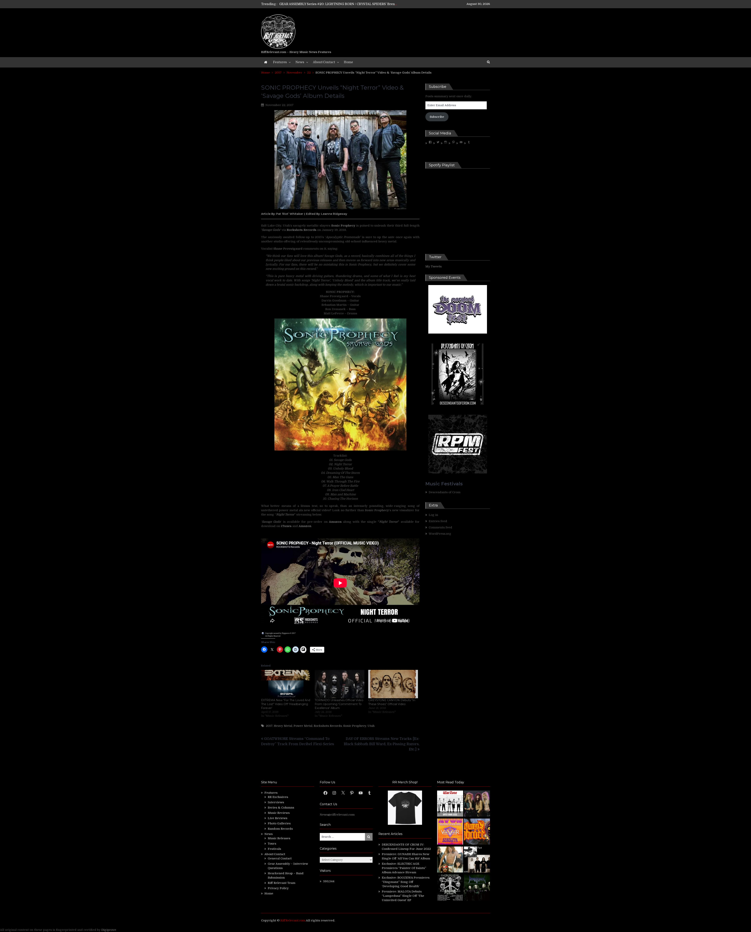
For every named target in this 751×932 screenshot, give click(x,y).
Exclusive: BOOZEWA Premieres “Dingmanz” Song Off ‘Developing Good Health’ (405, 882)
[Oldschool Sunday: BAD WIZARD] (450, 860)
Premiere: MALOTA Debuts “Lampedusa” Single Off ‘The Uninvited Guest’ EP (403, 896)
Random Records (280, 828)
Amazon (335, 522)
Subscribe (437, 117)
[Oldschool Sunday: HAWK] (477, 804)
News (300, 62)
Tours (272, 843)
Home (348, 62)
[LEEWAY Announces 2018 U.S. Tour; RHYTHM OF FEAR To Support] (450, 888)
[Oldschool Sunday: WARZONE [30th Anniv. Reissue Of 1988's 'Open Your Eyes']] (450, 804)
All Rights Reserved (272, 636)
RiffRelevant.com (292, 920)
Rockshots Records (328, 726)
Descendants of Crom (444, 492)
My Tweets (433, 266)
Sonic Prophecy (354, 726)
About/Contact (324, 62)
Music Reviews (279, 813)
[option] (338, 4)
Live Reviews (277, 818)
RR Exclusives (278, 797)
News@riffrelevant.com (337, 814)
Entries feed (438, 521)
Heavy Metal (283, 726)
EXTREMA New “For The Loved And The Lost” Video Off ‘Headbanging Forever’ (285, 704)
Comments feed (440, 527)
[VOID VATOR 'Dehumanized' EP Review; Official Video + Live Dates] (450, 832)
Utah (371, 726)
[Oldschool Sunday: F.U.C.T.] (477, 860)
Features (280, 62)
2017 (269, 726)
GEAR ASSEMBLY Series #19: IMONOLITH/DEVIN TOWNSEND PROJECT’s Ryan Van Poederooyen (354, 4)
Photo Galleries (279, 823)
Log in (433, 515)
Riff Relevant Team (281, 883)
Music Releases (279, 838)
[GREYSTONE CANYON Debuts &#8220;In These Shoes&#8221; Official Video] (393, 684)
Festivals (274, 849)
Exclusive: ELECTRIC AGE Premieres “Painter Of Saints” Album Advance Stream (404, 868)
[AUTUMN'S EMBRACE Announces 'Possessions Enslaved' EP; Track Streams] (477, 832)
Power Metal (303, 726)
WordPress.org (440, 533)
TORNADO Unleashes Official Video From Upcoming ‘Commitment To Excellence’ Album (339, 704)
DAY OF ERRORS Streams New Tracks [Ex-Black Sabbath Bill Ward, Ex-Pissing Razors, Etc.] (382, 744)
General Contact (280, 858)
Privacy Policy (278, 888)
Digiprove (108, 930)
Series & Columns (281, 807)
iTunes (286, 526)
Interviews (276, 802)
